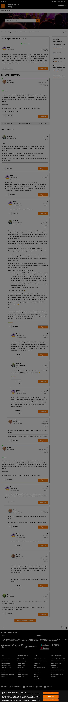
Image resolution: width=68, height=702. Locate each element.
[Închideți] (65, 696)
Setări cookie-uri (50, 692)
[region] (34, 696)
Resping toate (51, 696)
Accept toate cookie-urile (50, 699)
